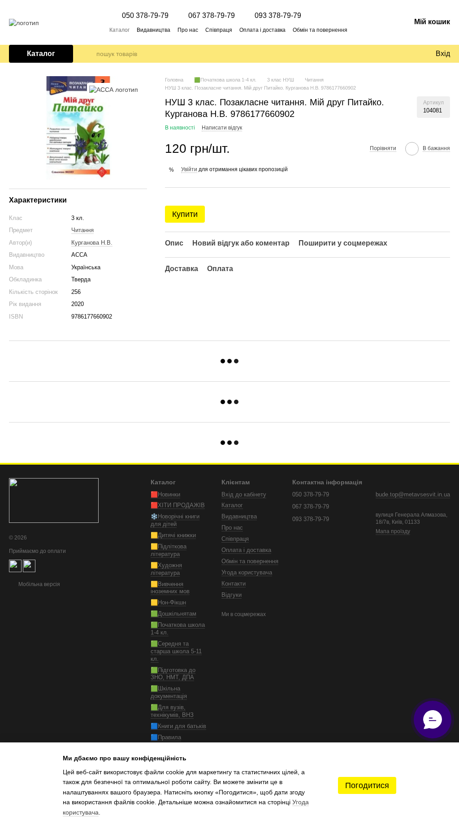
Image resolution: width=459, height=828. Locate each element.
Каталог (119, 30)
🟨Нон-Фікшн (168, 602)
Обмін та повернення (320, 30)
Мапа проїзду (393, 531)
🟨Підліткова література (168, 550)
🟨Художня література (166, 569)
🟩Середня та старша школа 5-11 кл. (176, 651)
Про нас (188, 30)
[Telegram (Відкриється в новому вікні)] (371, 29)
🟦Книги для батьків (178, 726)
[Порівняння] (391, 53)
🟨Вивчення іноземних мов (170, 588)
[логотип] (54, 500)
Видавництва (153, 30)
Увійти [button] (189, 169)
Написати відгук (222, 128)
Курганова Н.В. (92, 242)
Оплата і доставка (262, 30)
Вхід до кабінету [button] (243, 494)
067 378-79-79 (211, 15)
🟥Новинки (165, 494)
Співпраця (218, 30)
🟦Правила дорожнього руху (174, 741)
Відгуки (231, 594)
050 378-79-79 (145, 15)
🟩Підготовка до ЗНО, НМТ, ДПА (173, 674)
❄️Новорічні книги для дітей (175, 520)
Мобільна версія (38, 584)
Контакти (233, 583)
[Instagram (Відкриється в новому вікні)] (381, 29)
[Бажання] (409, 53)
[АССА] (113, 89)
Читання (82, 230)
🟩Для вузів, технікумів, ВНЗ (172, 711)
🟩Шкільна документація (169, 692)
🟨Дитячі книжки (173, 535)
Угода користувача (246, 572)
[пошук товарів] (89, 54)
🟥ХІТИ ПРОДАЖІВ (178, 505)
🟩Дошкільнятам (173, 613)
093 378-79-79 (278, 15)
